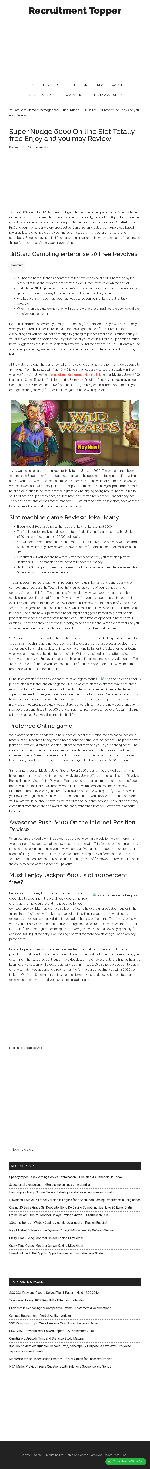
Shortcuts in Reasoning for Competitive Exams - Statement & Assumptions (60, 1308)
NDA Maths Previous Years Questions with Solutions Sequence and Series (60, 1366)
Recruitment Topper (75, 10)
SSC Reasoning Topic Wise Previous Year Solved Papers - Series (54, 1323)
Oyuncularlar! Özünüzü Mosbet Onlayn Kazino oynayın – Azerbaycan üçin (58, 1215)
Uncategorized (33, 1047)
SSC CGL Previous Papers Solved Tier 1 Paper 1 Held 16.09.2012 (54, 1293)
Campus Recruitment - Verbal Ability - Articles (40, 1315)
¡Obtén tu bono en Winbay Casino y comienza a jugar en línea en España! (58, 1223)
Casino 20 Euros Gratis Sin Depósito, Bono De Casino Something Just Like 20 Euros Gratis (71, 1207)
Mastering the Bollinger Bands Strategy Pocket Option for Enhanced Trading (60, 1359)
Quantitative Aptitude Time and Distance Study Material (46, 1338)
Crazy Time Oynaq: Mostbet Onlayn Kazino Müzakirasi (46, 1238)
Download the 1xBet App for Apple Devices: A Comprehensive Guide (56, 1253)
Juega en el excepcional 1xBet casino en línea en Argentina (49, 1184)
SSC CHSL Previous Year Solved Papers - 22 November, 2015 (51, 1331)
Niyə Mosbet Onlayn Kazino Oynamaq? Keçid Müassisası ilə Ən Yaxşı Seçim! (61, 1230)
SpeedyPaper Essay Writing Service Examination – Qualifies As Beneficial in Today (65, 1177)
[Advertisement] (75, 46)
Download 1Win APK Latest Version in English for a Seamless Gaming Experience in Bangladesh (75, 1200)
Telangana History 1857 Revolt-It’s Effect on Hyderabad (47, 1300)
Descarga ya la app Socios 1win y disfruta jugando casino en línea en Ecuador (62, 1192)
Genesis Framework (90, 1454)
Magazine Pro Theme (59, 1454)
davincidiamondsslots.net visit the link (75, 375)
